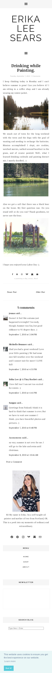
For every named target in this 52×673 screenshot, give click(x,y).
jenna (12, 313)
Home (26, 557)
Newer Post (12, 292)
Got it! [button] (9, 668)
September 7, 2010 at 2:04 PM (23, 334)
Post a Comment (14, 461)
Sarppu (12, 402)
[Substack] (34, 537)
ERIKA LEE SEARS (26, 28)
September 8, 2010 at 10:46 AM (23, 455)
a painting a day (20, 278)
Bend (36, 278)
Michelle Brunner (18, 344)
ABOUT (26, 567)
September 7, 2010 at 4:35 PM (23, 369)
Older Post (40, 292)
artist (30, 278)
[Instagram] (23, 537)
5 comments (35, 76)
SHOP (26, 562)
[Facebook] (12, 537)
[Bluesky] (29, 537)
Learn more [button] (10, 661)
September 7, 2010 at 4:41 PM (23, 392)
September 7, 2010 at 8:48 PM (23, 427)
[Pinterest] (17, 537)
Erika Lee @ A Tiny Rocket (23, 379)
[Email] (40, 537)
